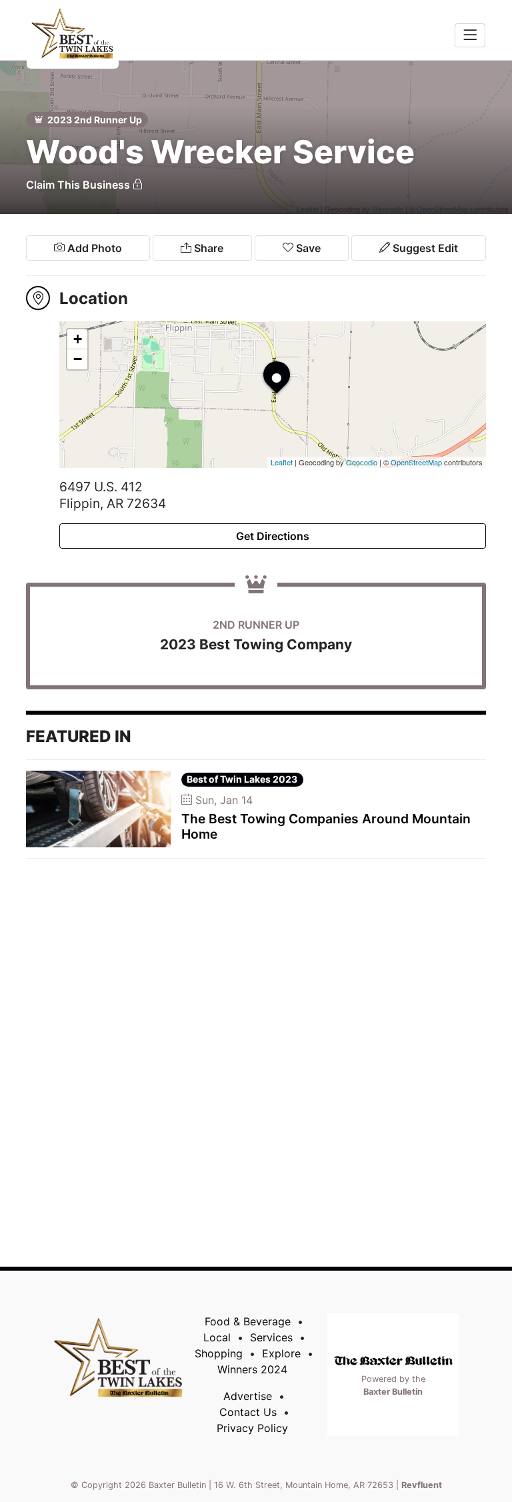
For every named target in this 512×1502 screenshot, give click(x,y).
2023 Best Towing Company (256, 644)
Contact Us (248, 1412)
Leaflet (282, 462)
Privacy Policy (252, 1428)
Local (217, 1337)
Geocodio (361, 462)
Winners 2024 (252, 1369)
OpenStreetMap (416, 462)
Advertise (247, 1396)
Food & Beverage (248, 1321)
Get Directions (272, 536)
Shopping (219, 1353)
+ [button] (77, 339)
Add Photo (93, 248)
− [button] (77, 359)
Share (207, 248)
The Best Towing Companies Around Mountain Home (326, 826)
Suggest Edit (424, 248)
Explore (281, 1353)
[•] (263, 361)
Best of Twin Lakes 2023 (242, 779)
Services (271, 1337)
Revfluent (421, 1485)
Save (307, 248)
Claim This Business (79, 184)
